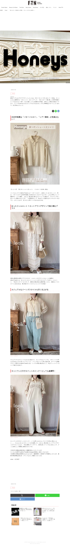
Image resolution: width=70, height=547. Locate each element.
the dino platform (36, 543)
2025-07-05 (13, 89)
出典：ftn (68, 82)
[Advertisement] (35, 21)
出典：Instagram (14, 185)
